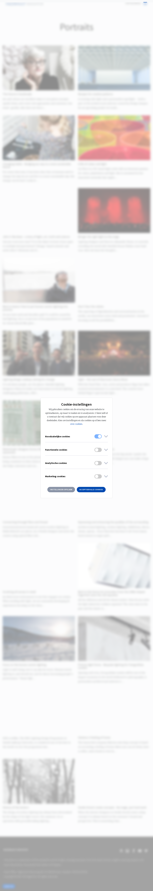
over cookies (76, 424)
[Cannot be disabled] (98, 436)
